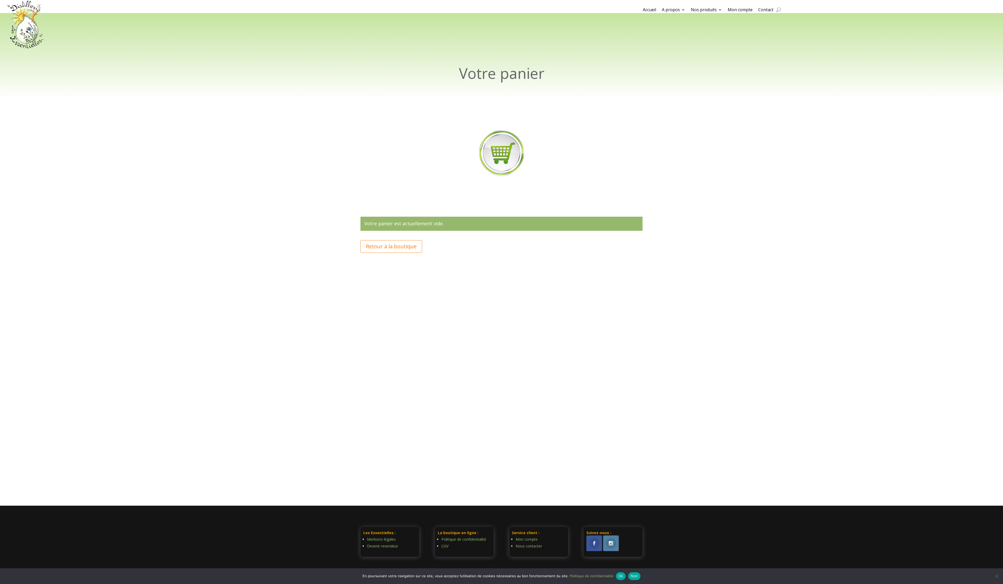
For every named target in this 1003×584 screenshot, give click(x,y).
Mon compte (740, 10)
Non (634, 576)
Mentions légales (381, 539)
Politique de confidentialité (463, 539)
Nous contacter (529, 546)
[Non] (996, 576)
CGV (444, 546)
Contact (765, 10)
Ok (621, 576)
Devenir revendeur (382, 546)
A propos (671, 10)
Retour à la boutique (391, 246)
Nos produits (704, 10)
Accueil (649, 10)
